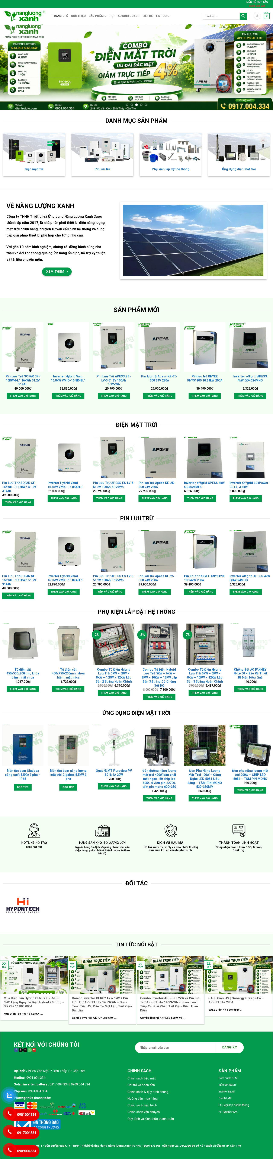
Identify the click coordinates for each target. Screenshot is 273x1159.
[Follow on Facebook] (16, 1047)
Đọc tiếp (23, 787)
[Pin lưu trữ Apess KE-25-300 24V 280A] (159, 347)
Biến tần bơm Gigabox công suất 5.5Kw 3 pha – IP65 (23, 775)
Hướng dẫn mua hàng (143, 1096)
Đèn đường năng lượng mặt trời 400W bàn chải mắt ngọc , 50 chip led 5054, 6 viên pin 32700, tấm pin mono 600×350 (159, 779)
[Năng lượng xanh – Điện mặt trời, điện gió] (24, 16)
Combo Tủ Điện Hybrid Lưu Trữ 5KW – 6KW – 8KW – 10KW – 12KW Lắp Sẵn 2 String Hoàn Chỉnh (114, 675)
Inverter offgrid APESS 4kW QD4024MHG (250, 378)
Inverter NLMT (227, 1089)
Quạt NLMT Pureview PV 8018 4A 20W (114, 773)
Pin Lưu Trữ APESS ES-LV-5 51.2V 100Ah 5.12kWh (114, 380)
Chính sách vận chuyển (144, 1110)
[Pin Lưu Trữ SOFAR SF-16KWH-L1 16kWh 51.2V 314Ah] (23, 347)
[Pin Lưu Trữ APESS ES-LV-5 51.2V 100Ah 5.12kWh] (113, 347)
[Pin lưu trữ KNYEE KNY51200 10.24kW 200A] (204, 347)
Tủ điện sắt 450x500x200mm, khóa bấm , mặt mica (22, 673)
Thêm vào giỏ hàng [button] (23, 395)
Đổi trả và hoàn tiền (141, 1083)
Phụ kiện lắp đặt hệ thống (170, 169)
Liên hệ (147, 16)
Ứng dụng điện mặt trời (239, 169)
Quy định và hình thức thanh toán (151, 1116)
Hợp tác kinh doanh (124, 16)
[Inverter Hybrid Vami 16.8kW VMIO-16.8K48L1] (68, 347)
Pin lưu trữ (102, 169)
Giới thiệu (78, 16)
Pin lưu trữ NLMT (229, 1109)
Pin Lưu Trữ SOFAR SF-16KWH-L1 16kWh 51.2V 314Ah (23, 380)
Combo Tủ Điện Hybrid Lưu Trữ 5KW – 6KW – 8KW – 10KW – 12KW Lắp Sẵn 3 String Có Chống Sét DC (159, 677)
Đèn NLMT (225, 1095)
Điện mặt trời (34, 169)
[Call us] (30, 1047)
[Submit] (243, 16)
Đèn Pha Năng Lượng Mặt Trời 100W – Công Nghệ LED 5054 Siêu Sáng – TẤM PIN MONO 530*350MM (204, 779)
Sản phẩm (96, 16)
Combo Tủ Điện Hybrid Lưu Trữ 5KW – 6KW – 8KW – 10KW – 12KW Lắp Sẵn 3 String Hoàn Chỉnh (205, 675)
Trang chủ (60, 16)
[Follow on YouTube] (34, 1047)
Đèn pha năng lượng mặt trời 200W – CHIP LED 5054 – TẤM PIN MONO (250, 775)
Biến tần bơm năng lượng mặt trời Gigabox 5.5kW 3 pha (68, 775)
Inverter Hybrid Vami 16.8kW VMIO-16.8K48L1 (68, 378)
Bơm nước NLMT (229, 1075)
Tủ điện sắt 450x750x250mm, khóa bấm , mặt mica (68, 673)
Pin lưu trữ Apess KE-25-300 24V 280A (159, 378)
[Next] (262, 66)
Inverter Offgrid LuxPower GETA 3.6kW (248, 485)
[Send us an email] (25, 1047)
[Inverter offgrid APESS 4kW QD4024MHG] (250, 347)
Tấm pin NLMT (227, 1082)
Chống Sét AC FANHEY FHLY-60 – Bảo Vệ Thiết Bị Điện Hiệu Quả (250, 673)
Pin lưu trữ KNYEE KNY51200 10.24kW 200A (204, 378)
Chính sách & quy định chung (148, 1089)
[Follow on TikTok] (21, 1047)
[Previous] (11, 66)
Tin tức (161, 16)
